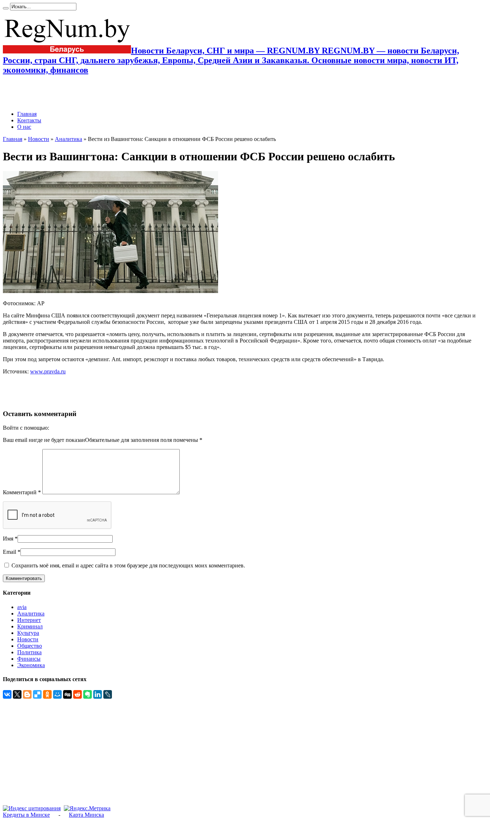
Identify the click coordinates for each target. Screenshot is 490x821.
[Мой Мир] (57, 694)
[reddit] (77, 694)
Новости (38, 139)
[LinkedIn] (97, 694)
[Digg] (67, 694)
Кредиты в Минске (26, 815)
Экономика (31, 665)
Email (9, 552)
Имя (8, 538)
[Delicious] (37, 694)
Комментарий (22, 492)
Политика (29, 652)
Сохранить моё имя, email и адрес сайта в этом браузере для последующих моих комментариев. (128, 565)
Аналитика (68, 139)
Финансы (29, 659)
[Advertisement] (87, 93)
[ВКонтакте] (7, 694)
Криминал (30, 626)
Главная (27, 114)
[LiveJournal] (107, 694)
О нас (24, 127)
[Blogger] (27, 694)
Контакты (29, 120)
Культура (28, 633)
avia (22, 607)
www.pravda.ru (48, 371)
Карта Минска (86, 815)
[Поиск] (6, 8)
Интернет (29, 620)
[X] (17, 694)
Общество (29, 646)
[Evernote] (87, 694)
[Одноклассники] (47, 694)
